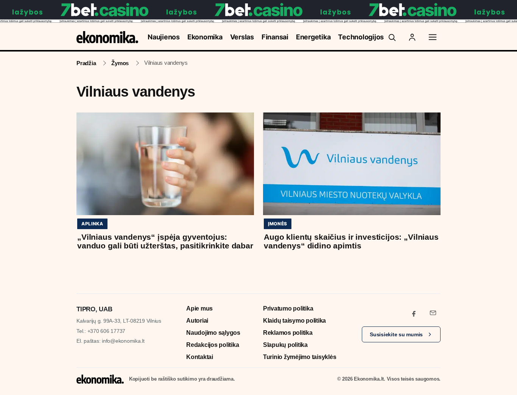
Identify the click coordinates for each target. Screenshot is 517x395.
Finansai (275, 37)
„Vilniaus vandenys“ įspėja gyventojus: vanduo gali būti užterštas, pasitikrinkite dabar (165, 241)
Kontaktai (199, 357)
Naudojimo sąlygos (213, 332)
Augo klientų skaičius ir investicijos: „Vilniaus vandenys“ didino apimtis (351, 241)
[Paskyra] (412, 37)
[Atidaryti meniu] (433, 37)
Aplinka (92, 223)
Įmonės (277, 223)
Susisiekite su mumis (396, 334)
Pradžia (86, 63)
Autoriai (197, 320)
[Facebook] (414, 312)
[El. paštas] (433, 312)
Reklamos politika (288, 332)
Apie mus (199, 308)
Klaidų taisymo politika (294, 320)
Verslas (242, 37)
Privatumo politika (288, 308)
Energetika (313, 37)
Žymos (120, 63)
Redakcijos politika (212, 345)
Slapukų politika (285, 345)
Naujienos (164, 37)
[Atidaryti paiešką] (392, 37)
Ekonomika (205, 37)
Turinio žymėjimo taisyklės (299, 357)
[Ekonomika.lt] (107, 37)
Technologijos (361, 37)
